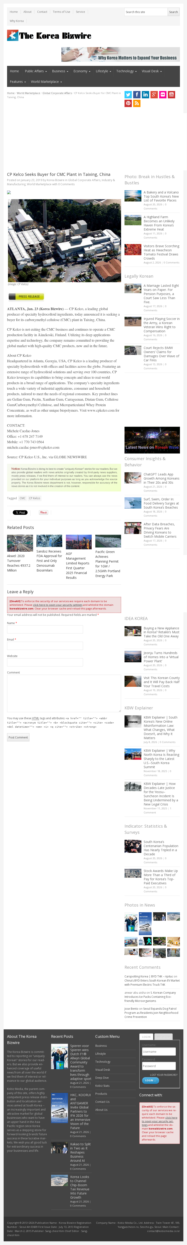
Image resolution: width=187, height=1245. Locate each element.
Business (58, 71)
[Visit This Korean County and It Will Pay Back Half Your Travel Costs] (133, 681)
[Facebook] (136, 94)
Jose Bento (131, 1009)
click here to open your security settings (57, 604)
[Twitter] (128, 94)
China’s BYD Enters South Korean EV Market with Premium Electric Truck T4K (152, 983)
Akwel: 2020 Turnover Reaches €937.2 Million (18, 563)
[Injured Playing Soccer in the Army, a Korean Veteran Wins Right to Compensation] (133, 321)
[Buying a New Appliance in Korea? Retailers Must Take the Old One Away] (133, 631)
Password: (149, 1059)
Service (80, 12)
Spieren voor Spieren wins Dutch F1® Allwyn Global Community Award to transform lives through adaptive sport (80, 1062)
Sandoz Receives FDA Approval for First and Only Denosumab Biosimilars (49, 561)
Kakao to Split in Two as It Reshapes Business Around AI (80, 1152)
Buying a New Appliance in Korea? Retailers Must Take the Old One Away (161, 632)
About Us (101, 1110)
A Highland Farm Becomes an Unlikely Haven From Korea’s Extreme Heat (159, 223)
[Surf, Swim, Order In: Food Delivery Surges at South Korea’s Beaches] (133, 503)
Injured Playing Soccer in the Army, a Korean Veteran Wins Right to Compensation (162, 325)
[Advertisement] (64, 135)
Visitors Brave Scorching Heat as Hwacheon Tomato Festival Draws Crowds (161, 252)
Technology (125, 71)
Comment (13, 672)
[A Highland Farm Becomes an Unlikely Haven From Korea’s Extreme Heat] (133, 220)
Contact (42, 12)
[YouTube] (171, 94)
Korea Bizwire (56, 180)
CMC (23, 498)
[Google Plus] (154, 94)
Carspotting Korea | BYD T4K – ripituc (149, 976)
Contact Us (102, 1102)
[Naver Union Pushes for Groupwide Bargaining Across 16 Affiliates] (159, 953)
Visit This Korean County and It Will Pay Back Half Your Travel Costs (162, 682)
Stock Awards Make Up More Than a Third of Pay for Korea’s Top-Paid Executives (161, 877)
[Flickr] (162, 94)
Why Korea (17, 21)
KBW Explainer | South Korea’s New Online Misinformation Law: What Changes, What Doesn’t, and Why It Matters (160, 727)
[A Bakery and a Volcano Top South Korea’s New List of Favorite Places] (133, 195)
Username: (149, 1045)
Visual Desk (150, 71)
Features (16, 81)
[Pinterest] (128, 103)
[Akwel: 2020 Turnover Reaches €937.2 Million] (20, 543)
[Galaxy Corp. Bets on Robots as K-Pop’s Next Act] (159, 941)
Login (146, 1036)
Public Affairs (34, 71)
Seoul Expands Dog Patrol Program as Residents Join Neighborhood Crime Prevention (151, 1013)
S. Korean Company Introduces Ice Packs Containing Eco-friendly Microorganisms (150, 997)
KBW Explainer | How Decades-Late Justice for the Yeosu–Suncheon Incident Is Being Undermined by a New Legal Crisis (161, 793)
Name (12, 623)
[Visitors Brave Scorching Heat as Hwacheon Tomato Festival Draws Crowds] (133, 249)
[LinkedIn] (145, 94)
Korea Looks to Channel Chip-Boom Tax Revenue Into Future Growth (79, 1187)
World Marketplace (45, 81)
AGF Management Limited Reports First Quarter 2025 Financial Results (77, 565)
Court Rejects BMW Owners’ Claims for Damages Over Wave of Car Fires (161, 354)
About (27, 12)
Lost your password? (163, 1074)
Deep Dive (102, 1078)
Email (11, 639)
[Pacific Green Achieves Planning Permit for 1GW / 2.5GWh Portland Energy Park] (108, 541)
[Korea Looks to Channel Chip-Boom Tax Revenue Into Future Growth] (173, 916)
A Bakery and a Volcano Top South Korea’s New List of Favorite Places (161, 196)
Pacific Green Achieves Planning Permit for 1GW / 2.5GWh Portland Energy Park (107, 564)
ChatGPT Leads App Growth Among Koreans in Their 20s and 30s (161, 478)
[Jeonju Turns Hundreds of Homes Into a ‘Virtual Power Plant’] (133, 656)
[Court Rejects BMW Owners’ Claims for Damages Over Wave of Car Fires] (133, 350)
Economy (80, 71)
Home (14, 12)
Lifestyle (102, 71)
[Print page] (64, 192)
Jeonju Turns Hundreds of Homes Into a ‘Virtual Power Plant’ (161, 657)
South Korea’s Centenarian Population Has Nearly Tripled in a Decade (161, 848)
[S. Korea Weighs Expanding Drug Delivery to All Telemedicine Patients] (131, 951)
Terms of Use (61, 12)
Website (12, 656)
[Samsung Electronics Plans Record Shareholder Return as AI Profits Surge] (145, 941)
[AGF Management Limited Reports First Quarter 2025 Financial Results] (79, 542)
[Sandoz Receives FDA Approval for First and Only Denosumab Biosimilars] (49, 541)
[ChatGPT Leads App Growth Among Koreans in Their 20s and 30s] (133, 477)
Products (101, 1094)
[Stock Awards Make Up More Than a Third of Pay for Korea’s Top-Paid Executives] (133, 873)
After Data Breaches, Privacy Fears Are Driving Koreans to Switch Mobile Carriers (160, 530)
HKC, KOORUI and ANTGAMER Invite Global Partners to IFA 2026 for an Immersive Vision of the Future (80, 1111)
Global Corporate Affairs (57, 93)
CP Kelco (34, 498)
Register (163, 1036)
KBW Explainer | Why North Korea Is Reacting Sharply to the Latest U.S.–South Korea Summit (161, 758)
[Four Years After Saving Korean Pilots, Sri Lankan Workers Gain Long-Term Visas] (131, 942)
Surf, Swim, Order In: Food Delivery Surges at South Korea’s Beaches (161, 503)
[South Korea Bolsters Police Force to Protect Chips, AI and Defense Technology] (173, 952)
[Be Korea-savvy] (50, 35)
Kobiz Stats (102, 1086)
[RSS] (136, 103)
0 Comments (171, 262)
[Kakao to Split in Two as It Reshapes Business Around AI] (159, 916)
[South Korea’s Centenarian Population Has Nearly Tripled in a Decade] (133, 846)
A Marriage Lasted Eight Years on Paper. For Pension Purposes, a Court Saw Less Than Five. (161, 293)
